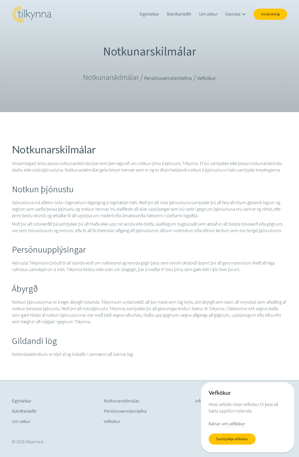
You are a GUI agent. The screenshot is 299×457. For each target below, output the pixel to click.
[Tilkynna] (32, 14)
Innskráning (270, 14)
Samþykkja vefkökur (232, 439)
